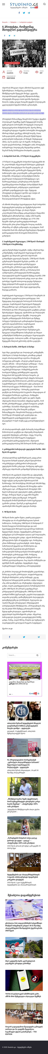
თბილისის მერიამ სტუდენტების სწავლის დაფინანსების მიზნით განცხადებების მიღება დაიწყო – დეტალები (24, 725)
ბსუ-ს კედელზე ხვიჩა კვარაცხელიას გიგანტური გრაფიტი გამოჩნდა (20, 962)
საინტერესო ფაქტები (12, 63)
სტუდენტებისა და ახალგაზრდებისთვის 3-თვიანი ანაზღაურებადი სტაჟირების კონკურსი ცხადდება (23, 877)
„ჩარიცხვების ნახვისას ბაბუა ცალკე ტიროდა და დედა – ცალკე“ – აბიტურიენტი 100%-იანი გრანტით (22, 840)
